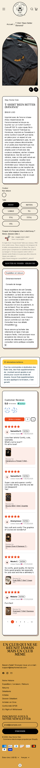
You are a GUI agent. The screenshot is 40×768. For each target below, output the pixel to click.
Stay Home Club (12, 100)
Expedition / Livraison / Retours (15, 684)
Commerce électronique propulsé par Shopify (20, 739)
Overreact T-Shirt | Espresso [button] (23, 611)
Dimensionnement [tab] (13, 278)
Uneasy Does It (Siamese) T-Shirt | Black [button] (16, 546)
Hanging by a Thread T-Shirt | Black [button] (17, 461)
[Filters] (27, 419)
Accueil (10, 24)
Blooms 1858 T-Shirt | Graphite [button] (17, 506)
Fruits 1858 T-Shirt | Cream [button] (22, 580)
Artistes (5, 695)
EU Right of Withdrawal (12, 709)
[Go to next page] (20, 625)
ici (16, 325)
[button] (31, 9)
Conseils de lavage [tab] (13, 284)
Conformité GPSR (9, 706)
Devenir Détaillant (9, 698)
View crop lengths (18, 239)
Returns (5, 688)
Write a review (15, 419)
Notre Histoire (8, 680)
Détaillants (6, 691)
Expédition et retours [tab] (14, 273)
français (24, 757)
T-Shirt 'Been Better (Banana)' (23, 24)
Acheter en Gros (9, 702)
